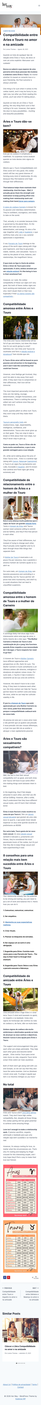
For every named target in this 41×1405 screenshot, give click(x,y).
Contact (20, 1387)
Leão (20, 232)
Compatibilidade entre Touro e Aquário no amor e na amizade (9, 1294)
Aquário (21, 467)
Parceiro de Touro (15, 244)
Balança (22, 461)
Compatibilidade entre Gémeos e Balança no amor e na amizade (31, 1294)
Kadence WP (20, 1399)
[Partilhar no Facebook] (4, 1277)
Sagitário (28, 232)
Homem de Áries (16, 526)
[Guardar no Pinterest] (8, 1277)
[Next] (35, 1339)
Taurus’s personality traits (13, 422)
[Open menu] (39, 5)
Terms (34, 1385)
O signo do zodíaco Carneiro (14, 207)
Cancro (15, 461)
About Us (7, 1385)
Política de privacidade (21, 1385)
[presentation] (20, 1330)
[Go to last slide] (5, 1339)
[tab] (16, 1363)
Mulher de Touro (12, 557)
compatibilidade (9, 31)
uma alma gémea (29, 1113)
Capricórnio (31, 461)
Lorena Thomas (11, 49)
